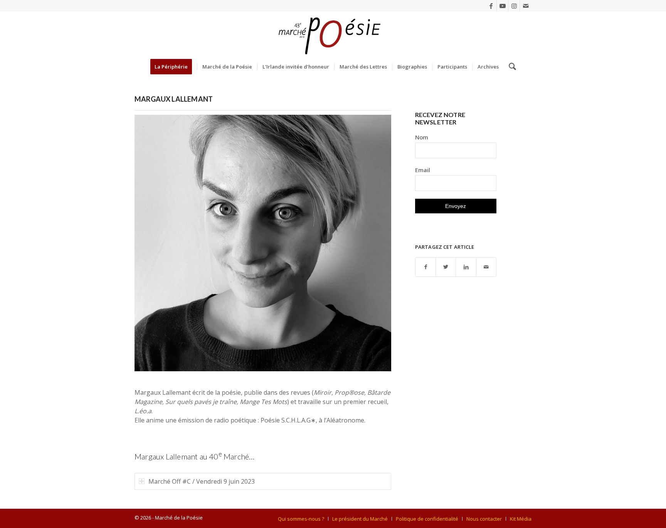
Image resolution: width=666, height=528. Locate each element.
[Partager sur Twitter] (446, 267)
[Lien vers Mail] (525, 6)
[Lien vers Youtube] (502, 6)
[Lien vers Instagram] (514, 6)
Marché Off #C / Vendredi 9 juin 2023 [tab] (201, 481)
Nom (421, 137)
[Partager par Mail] (486, 267)
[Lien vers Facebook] (490, 6)
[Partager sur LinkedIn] (466, 267)
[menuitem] (173, 66)
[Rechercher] (510, 66)
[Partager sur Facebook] (425, 267)
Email (422, 170)
